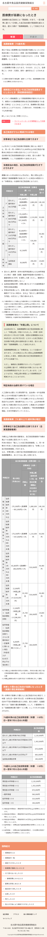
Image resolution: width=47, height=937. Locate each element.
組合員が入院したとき (13, 889)
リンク (34, 914)
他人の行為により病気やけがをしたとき (19, 904)
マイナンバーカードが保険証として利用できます (29, 122)
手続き (33, 36)
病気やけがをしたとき (13, 863)
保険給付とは (10, 853)
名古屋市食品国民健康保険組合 (18, 3)
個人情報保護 (28, 914)
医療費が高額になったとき (14, 868)
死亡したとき (10, 899)
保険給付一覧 (10, 858)
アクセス (16, 914)
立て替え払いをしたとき (14, 873)
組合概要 (6, 914)
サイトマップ (7, 918)
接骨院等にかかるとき (15, 878)
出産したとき (10, 894)
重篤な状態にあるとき (13, 883)
